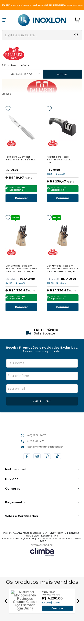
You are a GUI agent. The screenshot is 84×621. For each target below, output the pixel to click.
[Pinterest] (47, 458)
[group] (42, 331)
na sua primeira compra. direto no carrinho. (42, 5)
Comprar (21, 198)
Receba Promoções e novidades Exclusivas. (42, 347)
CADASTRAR (42, 401)
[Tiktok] (57, 458)
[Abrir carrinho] (77, 20)
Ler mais (6, 94)
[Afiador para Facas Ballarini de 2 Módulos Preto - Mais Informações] (62, 126)
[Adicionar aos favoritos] (8, 108)
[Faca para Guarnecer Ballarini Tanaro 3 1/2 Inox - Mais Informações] (21, 126)
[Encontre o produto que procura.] (76, 35)
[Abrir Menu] (5, 20)
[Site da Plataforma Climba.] (42, 550)
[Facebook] (26, 458)
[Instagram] (37, 458)
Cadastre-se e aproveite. (42, 351)
